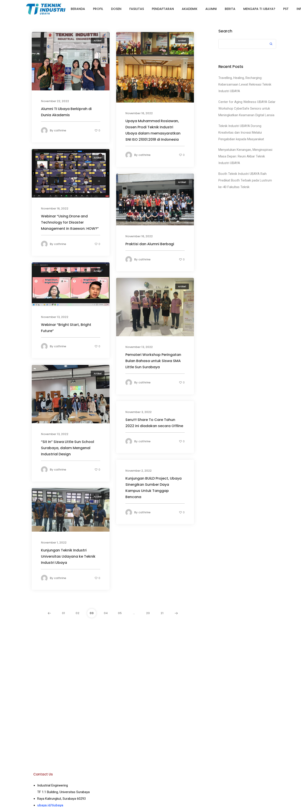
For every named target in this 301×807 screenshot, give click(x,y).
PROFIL (98, 9)
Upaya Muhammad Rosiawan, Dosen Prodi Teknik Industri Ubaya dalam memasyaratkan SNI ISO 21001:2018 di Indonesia (152, 130)
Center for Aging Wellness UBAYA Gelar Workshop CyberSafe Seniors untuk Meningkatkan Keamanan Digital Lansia (246, 108)
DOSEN (116, 9)
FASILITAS (136, 9)
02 (77, 613)
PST (286, 9)
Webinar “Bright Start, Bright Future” (66, 327)
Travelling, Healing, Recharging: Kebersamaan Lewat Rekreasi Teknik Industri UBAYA (244, 84)
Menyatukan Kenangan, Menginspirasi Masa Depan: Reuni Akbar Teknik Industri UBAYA (245, 156)
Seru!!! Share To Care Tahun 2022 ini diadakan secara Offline (154, 422)
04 (106, 613)
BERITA (230, 9)
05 (120, 613)
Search (225, 31)
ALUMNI (211, 9)
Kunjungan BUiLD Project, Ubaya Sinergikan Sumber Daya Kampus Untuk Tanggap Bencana (153, 487)
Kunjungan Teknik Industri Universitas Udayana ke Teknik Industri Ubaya (68, 556)
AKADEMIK (189, 9)
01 (63, 613)
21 (162, 613)
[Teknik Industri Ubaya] (46, 9)
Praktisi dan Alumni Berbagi (149, 244)
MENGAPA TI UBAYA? (259, 9)
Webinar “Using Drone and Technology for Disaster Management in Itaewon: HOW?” (70, 222)
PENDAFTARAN (163, 9)
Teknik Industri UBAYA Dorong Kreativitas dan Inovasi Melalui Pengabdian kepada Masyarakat (241, 132)
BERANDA (78, 9)
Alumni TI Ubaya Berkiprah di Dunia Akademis (66, 112)
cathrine (60, 130)
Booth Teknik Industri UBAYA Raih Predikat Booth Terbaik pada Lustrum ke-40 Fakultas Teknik (245, 180)
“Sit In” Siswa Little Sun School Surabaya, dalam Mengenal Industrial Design (67, 448)
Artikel (98, 40)
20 (148, 613)
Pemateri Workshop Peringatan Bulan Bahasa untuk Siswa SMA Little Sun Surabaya (153, 361)
